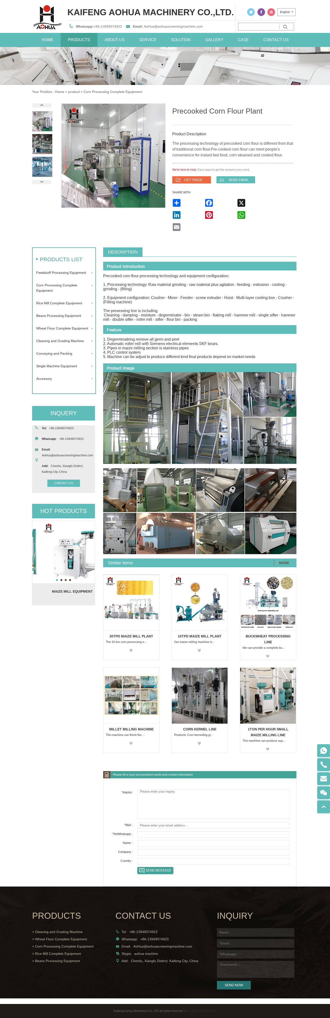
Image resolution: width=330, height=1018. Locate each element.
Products (79, 40)
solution (181, 40)
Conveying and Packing (54, 353)
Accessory (44, 379)
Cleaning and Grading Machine (60, 341)
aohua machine (146, 954)
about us (115, 40)
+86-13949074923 (108, 26)
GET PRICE (193, 180)
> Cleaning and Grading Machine (57, 932)
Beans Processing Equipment (58, 316)
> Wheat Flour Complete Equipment (59, 939)
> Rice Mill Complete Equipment (56, 954)
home (47, 40)
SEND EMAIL (239, 180)
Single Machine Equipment (56, 366)
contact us (276, 40)
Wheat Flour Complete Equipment (62, 328)
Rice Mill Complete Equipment (59, 303)
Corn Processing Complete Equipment (113, 92)
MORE (284, 563)
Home (59, 92)
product (74, 92)
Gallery (214, 40)
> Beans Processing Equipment (56, 961)
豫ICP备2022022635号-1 (200, 1011)
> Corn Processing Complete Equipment (62, 946)
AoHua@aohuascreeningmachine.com (173, 26)
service (148, 40)
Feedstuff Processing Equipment (61, 273)
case (243, 40)
